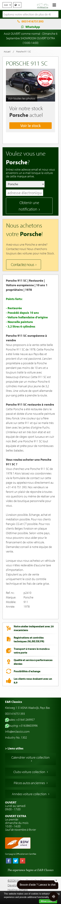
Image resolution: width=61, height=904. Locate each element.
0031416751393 (33, 21)
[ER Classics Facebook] (8, 861)
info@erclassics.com (17, 731)
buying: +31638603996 (23, 725)
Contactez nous (22, 264)
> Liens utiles (14, 748)
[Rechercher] (55, 14)
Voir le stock (30, 125)
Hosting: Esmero (18, 890)
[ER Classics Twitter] (15, 861)
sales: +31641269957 (22, 720)
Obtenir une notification (29, 206)
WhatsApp (32, 27)
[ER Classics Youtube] (22, 861)
